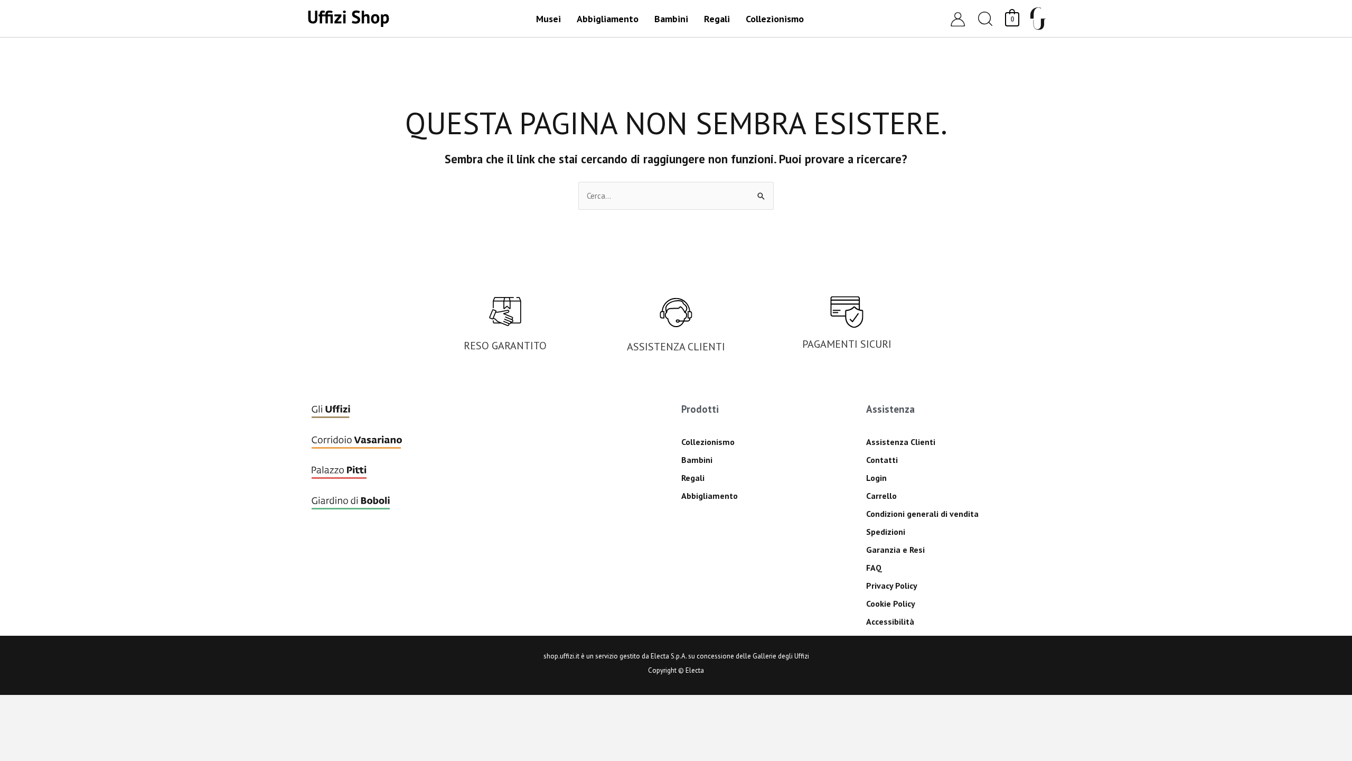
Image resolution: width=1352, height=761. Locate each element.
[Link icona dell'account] (958, 18)
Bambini (696, 459)
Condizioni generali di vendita (922, 513)
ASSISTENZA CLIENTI (676, 347)
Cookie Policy (890, 603)
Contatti (882, 459)
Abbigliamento (709, 495)
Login (876, 477)
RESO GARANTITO (505, 345)
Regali (693, 477)
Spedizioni (885, 531)
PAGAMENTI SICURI (846, 344)
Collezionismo (708, 442)
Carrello (881, 495)
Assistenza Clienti (900, 442)
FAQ (874, 567)
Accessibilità (890, 621)
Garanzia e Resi (895, 549)
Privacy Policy (891, 585)
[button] (985, 19)
